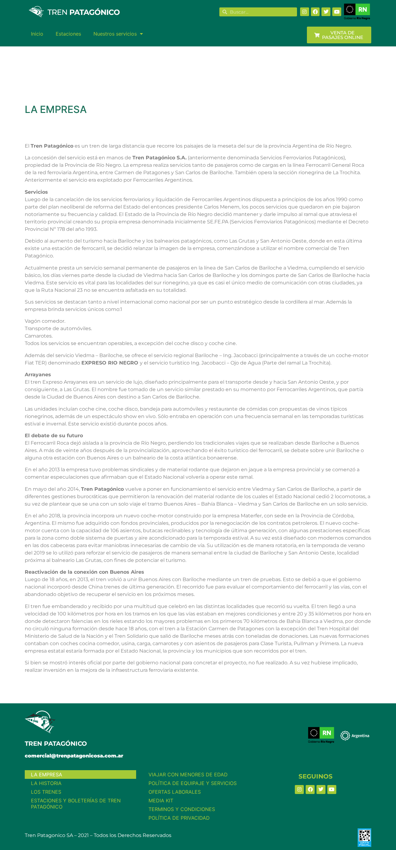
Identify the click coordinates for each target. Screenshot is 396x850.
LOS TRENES (46, 792)
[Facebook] (315, 11)
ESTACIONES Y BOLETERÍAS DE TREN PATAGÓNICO (76, 803)
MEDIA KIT (160, 800)
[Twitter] (325, 11)
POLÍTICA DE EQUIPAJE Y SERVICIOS (192, 783)
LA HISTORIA (46, 783)
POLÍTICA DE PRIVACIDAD (179, 818)
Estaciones (68, 34)
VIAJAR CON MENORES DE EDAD (188, 774)
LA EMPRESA (46, 774)
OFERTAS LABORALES (174, 792)
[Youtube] (336, 11)
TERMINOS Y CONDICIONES (181, 809)
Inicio (37, 34)
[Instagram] (304, 11)
